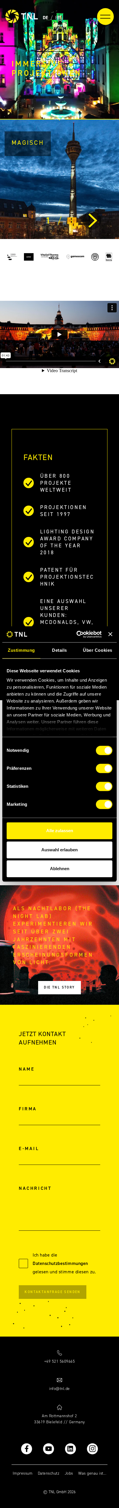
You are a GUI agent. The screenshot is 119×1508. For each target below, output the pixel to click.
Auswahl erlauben (59, 849)
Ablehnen (59, 868)
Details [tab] (59, 650)
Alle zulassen (59, 830)
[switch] (104, 768)
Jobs (69, 1473)
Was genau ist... (92, 1473)
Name (27, 1069)
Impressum (22, 1473)
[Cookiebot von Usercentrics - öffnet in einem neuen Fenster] (77, 634)
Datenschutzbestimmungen (60, 1263)
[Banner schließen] (110, 634)
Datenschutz (48, 1473)
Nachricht (35, 1188)
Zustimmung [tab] (21, 650)
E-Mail (29, 1148)
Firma (28, 1109)
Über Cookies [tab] (97, 650)
